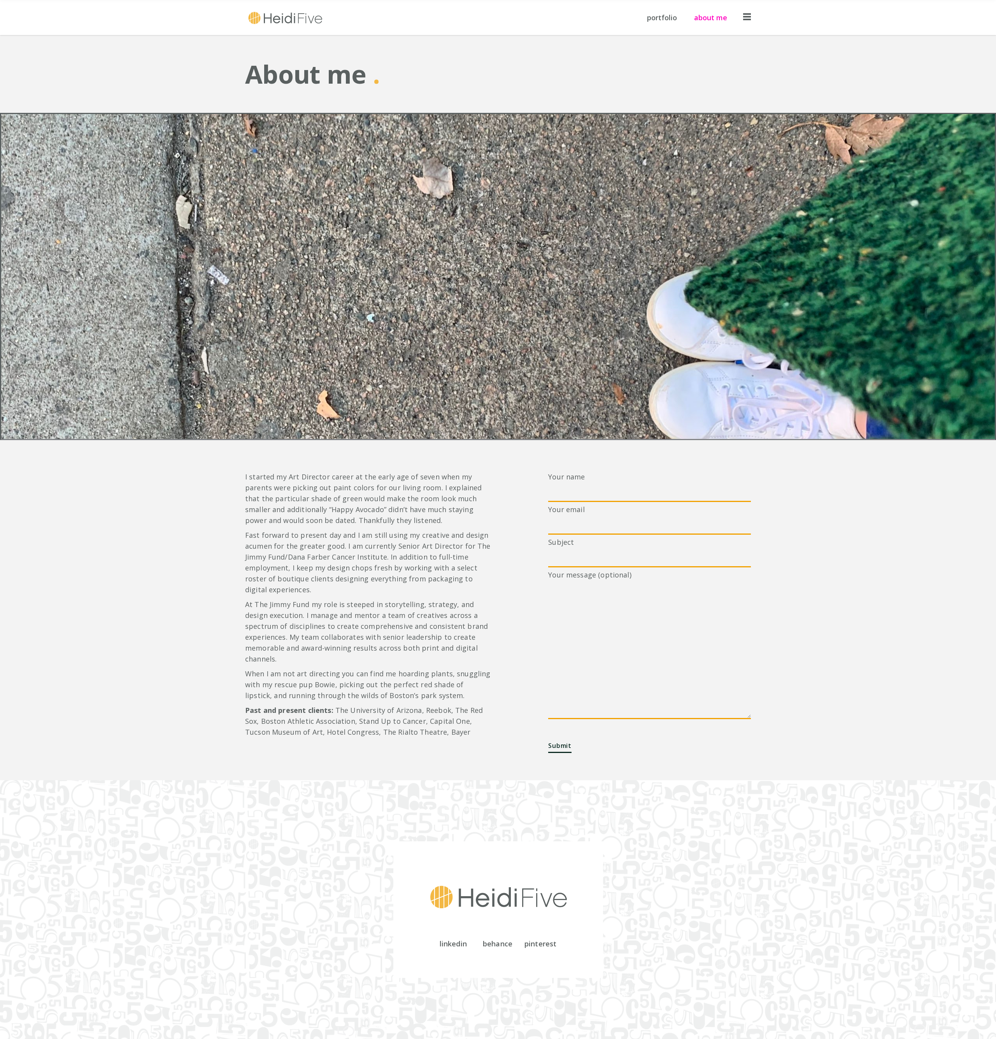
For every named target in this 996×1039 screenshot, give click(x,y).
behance (497, 943)
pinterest (540, 943)
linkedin (453, 943)
